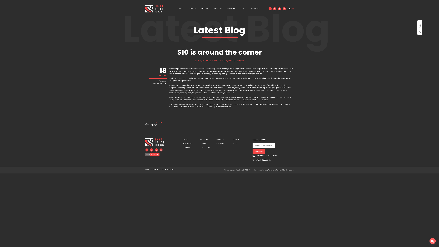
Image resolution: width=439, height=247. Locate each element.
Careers (186, 147)
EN (293, 9)
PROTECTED (155, 154)
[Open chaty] (433, 241)
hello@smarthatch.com (266, 155)
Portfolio (232, 9)
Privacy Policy (267, 170)
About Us (192, 9)
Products (218, 9)
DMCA (148, 154)
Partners (220, 143)
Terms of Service (282, 170)
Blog (243, 9)
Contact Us (255, 9)
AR (289, 9)
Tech (230, 60)
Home (181, 9)
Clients (203, 143)
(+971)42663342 (263, 160)
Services (204, 9)
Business (222, 60)
